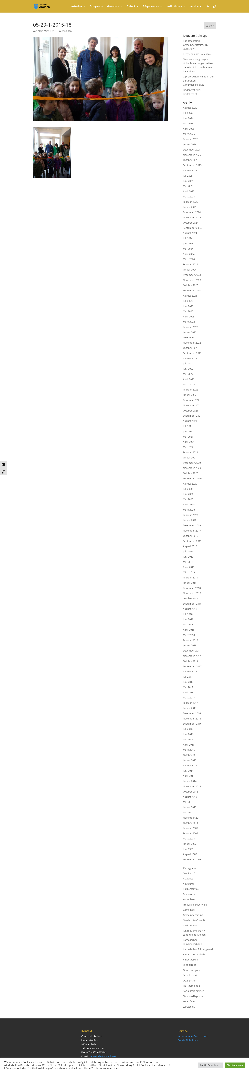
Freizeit (131, 6)
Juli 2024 (188, 238)
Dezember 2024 (192, 212)
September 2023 (192, 290)
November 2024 (192, 217)
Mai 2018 (188, 624)
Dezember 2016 (192, 713)
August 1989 (190, 854)
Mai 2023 (188, 311)
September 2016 (192, 723)
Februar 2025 (190, 201)
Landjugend (189, 964)
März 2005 (189, 838)
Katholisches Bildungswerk (198, 949)
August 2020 (190, 483)
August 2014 (190, 765)
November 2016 (192, 718)
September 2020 (192, 478)
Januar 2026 (189, 144)
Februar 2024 (190, 264)
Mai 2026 (188, 123)
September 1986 (192, 859)
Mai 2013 (188, 802)
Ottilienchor (189, 980)
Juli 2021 (188, 426)
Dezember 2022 (192, 337)
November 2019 (192, 530)
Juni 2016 (188, 734)
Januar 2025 (189, 207)
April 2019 (188, 567)
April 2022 (188, 379)
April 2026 (188, 128)
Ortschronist (190, 975)
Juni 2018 (188, 619)
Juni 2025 (188, 181)
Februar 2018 (190, 640)
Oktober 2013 (190, 791)
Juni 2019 (188, 556)
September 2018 (192, 603)
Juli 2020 (188, 488)
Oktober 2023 (190, 285)
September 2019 (192, 541)
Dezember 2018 (192, 588)
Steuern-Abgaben (193, 996)
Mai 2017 (188, 687)
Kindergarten (190, 959)
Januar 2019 (189, 582)
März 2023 (189, 321)
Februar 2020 (190, 515)
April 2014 (188, 775)
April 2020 (188, 504)
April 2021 (188, 441)
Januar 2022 (189, 394)
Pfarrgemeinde (191, 985)
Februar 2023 (190, 327)
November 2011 (192, 817)
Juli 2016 (188, 728)
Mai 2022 (188, 374)
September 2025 (192, 165)
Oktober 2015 (190, 755)
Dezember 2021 (192, 400)
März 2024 (189, 259)
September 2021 (192, 415)
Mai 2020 (188, 499)
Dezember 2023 (192, 274)
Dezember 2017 (192, 650)
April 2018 (188, 629)
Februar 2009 (190, 828)
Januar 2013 (189, 807)
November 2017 (192, 655)
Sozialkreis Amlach (193, 991)
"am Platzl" (189, 873)
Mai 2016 (188, 739)
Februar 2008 (190, 833)
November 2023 (192, 280)
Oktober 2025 (190, 160)
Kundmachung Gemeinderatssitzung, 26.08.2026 (195, 45)
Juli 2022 (188, 363)
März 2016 (189, 749)
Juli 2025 (188, 175)
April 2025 (188, 191)
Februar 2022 (190, 389)
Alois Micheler (46, 31)
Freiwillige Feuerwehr (195, 904)
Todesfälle (189, 1001)
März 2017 (189, 697)
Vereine (194, 6)
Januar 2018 (189, 645)
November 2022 (192, 342)
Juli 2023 (188, 301)
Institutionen (174, 6)
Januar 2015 (189, 760)
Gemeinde (113, 6)
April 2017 (188, 692)
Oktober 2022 (190, 347)
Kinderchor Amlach (194, 954)
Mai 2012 (188, 812)
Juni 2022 (188, 368)
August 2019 (190, 546)
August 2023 (190, 295)
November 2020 (192, 467)
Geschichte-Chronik (194, 920)
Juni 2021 (188, 431)
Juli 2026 (188, 113)
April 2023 (188, 316)
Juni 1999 (188, 849)
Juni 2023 (188, 306)
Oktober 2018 (190, 598)
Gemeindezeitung (193, 915)
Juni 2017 (188, 682)
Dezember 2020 (192, 462)
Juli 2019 (188, 551)
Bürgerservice (151, 6)
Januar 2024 (189, 269)
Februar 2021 (190, 452)
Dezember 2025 (192, 149)
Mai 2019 (188, 562)
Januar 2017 (189, 708)
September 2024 (192, 227)
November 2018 (192, 593)
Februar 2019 (190, 577)
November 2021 (192, 405)
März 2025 (189, 196)
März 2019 (189, 572)
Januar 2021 (189, 457)
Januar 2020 (189, 520)
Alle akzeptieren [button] (235, 1065)
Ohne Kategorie (192, 970)
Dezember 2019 (192, 525)
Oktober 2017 (190, 661)
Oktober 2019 (190, 535)
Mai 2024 (188, 248)
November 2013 (192, 786)
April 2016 (188, 744)
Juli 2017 (188, 676)
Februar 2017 (190, 702)
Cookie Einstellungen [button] (210, 1065)
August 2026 (190, 107)
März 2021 (189, 447)
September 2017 (192, 666)
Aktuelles (76, 6)
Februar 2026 (190, 139)
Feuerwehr (189, 894)
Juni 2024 (188, 243)
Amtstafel (188, 883)
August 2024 (190, 233)
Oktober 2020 (190, 473)
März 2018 (189, 635)
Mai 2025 (188, 186)
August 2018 (190, 608)
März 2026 (189, 133)
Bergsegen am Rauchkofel (197, 54)
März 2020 (189, 509)
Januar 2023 (189, 332)
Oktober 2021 (190, 410)
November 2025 (192, 154)
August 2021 (190, 421)
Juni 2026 (188, 118)
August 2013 (190, 796)
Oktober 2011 (190, 823)
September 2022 (192, 353)
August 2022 (190, 358)
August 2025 (190, 170)
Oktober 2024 (190, 222)
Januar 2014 (189, 781)
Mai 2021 (188, 436)
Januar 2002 (189, 843)
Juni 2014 (188, 770)
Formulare (189, 899)
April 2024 (188, 254)
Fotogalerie (96, 6)
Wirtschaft (189, 1006)
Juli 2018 (188, 614)
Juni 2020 (188, 494)
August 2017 (190, 671)
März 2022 (189, 384)
